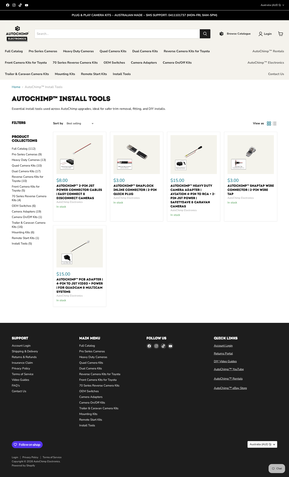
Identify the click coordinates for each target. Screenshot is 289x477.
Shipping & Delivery (25, 351)
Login (15, 457)
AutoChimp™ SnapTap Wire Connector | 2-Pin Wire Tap (250, 190)
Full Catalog (14, 51)
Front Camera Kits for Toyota (26, 62)
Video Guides (20, 380)
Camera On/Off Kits (177, 62)
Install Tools (122, 74)
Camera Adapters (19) (26, 211)
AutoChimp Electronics (69, 202)
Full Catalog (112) (24, 149)
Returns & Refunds (24, 357)
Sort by (58, 123)
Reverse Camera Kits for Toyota (187, 51)
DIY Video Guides (225, 361)
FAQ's (16, 385)
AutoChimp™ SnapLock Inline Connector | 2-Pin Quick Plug (135, 190)
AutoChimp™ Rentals (268, 51)
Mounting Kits (65, 74)
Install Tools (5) (22, 243)
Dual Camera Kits (145, 51)
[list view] (274, 123)
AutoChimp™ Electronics (266, 62)
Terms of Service (22, 374)
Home (16, 87)
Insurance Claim (22, 363)
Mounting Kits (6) (23, 232)
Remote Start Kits (94, 74)
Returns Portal (223, 353)
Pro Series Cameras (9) (27, 154)
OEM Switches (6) (24, 206)
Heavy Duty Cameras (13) (29, 160)
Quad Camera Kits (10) (27, 166)
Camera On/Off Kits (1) (27, 217)
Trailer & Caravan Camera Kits (27, 74)
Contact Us (276, 74)
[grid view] (269, 123)
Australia (271, 5)
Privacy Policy (21, 368)
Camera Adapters (144, 62)
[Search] (205, 33)
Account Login (21, 346)
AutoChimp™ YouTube (229, 369)
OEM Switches (114, 62)
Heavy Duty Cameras (78, 51)
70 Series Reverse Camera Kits (75, 62)
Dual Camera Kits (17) (26, 171)
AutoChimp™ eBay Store (230, 388)
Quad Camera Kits (113, 51)
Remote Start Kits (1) (25, 238)
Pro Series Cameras (43, 51)
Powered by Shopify (23, 465)
